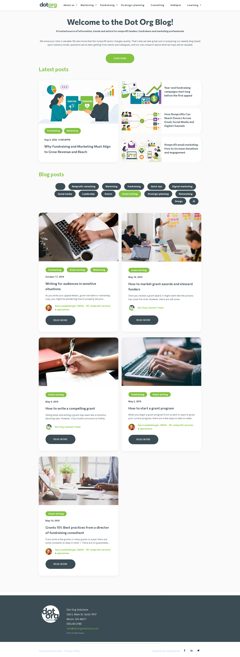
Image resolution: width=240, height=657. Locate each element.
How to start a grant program (151, 408)
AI (194, 201)
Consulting (157, 5)
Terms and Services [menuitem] (50, 651)
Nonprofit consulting (83, 186)
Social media (65, 193)
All (60, 186)
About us (68, 5)
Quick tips (156, 186)
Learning (192, 5)
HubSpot (176, 5)
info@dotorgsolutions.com (83, 628)
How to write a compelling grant (70, 408)
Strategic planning (132, 5)
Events (108, 193)
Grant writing (130, 193)
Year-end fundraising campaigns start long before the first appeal (178, 91)
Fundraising (107, 5)
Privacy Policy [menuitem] (72, 651)
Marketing (87, 5)
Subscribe (120, 58)
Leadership (88, 193)
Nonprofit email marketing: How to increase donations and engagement (181, 148)
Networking (185, 193)
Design (179, 201)
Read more (60, 320)
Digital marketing (182, 186)
